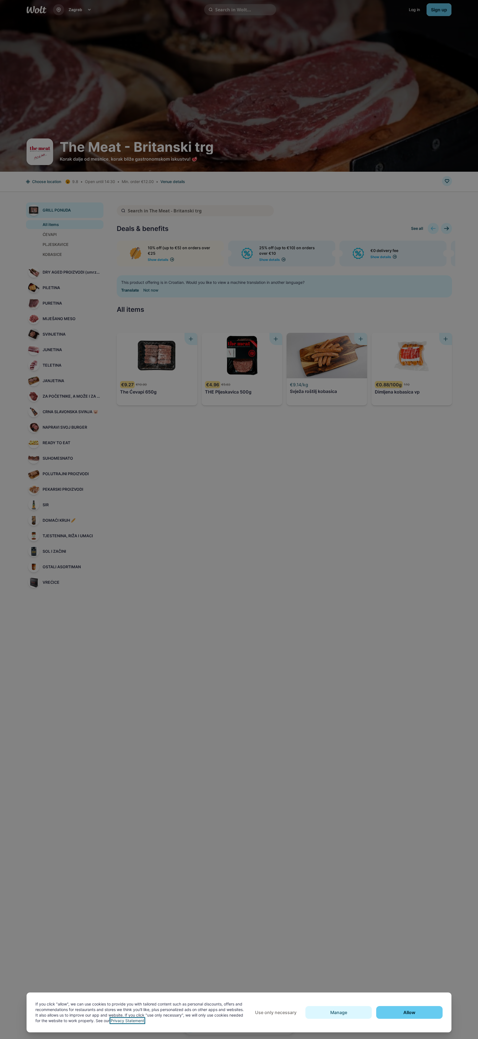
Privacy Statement (127, 1020)
